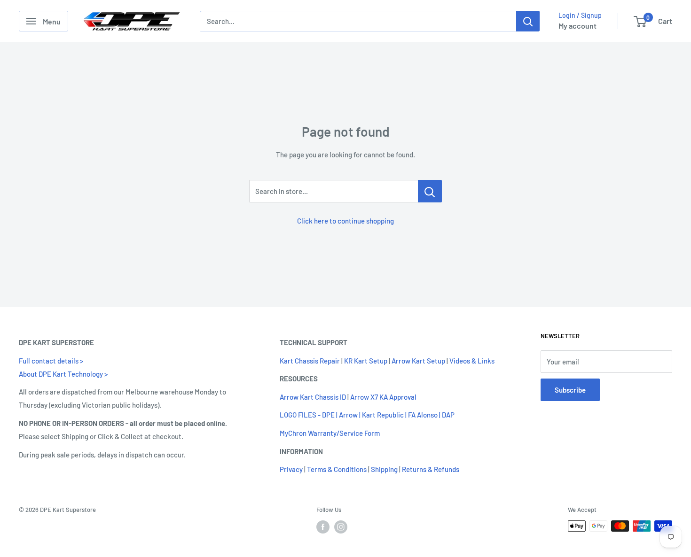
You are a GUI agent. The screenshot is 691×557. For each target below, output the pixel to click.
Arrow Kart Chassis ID (313, 397)
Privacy (291, 469)
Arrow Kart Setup (418, 360)
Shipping (384, 469)
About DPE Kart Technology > (63, 374)
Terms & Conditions (337, 469)
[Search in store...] (430, 191)
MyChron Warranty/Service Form (330, 433)
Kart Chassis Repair (310, 360)
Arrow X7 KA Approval (383, 397)
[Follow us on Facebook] (323, 527)
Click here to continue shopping (345, 221)
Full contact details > (51, 360)
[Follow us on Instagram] (340, 527)
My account (577, 25)
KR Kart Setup (365, 360)
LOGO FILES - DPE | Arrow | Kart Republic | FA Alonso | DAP (367, 414)
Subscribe (570, 390)
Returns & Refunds (430, 469)
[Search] (528, 21)
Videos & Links (472, 360)
